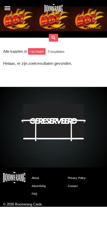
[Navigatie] (7, 8)
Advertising (39, 186)
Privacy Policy (77, 177)
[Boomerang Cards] (53, 10)
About (35, 177)
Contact (73, 186)
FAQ (34, 193)
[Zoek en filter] (53, 38)
